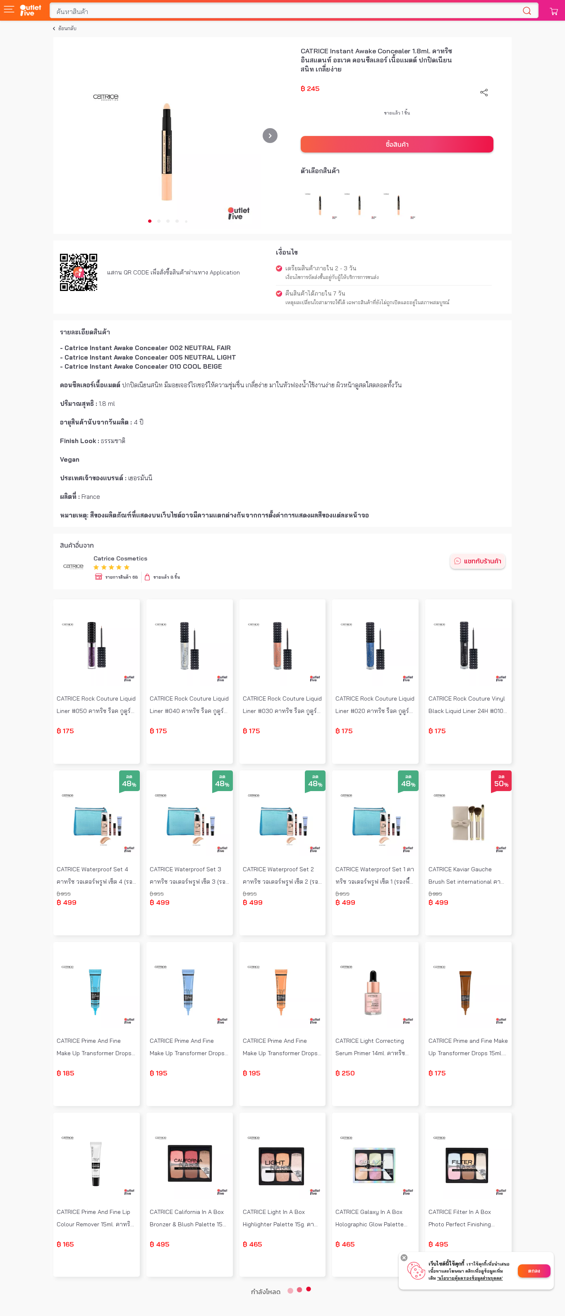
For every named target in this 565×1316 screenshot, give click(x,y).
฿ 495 (160, 1244)
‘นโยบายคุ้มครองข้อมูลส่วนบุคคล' (470, 1278)
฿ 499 (67, 902)
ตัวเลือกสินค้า (320, 171)
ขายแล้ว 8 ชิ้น (166, 577)
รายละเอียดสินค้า (85, 332)
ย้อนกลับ (67, 28)
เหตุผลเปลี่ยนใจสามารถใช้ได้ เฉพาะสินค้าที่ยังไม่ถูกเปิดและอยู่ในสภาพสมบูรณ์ (367, 302)
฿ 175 (65, 731)
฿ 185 (65, 1073)
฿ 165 (65, 1244)
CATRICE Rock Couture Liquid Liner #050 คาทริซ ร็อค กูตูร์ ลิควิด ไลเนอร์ (96, 706)
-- (96, 754)
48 (129, 784)
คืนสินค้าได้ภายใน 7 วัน (315, 293)
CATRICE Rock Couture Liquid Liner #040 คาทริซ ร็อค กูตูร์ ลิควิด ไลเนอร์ (189, 706)
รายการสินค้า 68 (121, 577)
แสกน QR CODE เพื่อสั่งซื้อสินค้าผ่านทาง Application (173, 272)
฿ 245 (310, 88)
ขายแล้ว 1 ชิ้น (397, 113)
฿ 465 (252, 1244)
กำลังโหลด (265, 1292)
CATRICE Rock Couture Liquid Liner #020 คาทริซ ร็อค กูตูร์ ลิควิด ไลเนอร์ (374, 706)
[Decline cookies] (404, 1258)
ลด (129, 776)
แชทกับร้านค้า (482, 561)
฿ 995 (435, 894)
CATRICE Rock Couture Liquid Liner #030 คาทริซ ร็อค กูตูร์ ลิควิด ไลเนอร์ (282, 706)
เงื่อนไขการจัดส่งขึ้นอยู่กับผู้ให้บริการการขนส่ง (332, 277)
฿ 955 (64, 894)
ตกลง (534, 1271)
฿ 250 (345, 1073)
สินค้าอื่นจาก (77, 545)
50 (501, 784)
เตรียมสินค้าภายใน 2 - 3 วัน (321, 268)
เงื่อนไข (287, 252)
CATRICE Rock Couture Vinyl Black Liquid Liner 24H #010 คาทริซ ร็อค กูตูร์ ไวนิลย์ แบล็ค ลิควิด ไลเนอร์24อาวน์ (467, 706)
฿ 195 (159, 1073)
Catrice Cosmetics (120, 558)
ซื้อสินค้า (397, 144)
